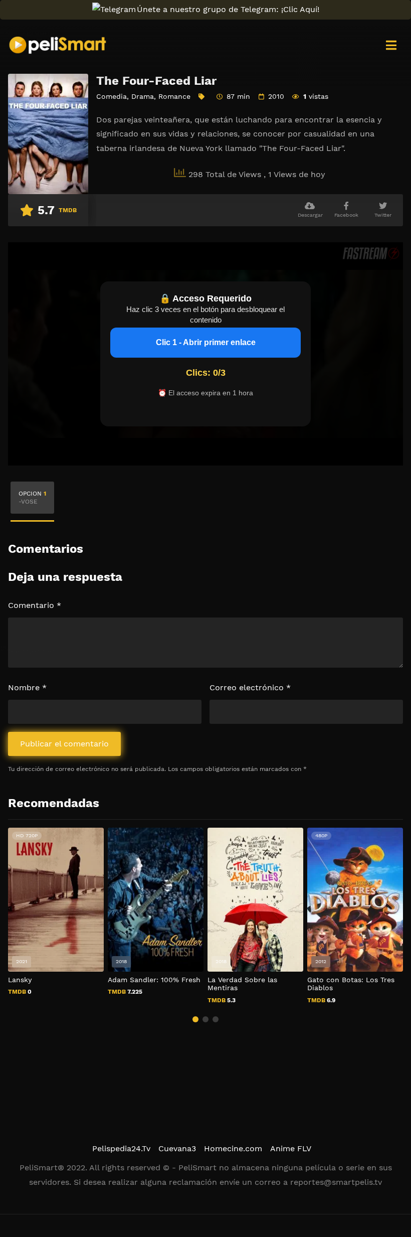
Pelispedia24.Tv (121, 1148)
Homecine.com (233, 1148)
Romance (174, 96)
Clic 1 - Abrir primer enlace (206, 342)
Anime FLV (290, 1148)
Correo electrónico (250, 687)
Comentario (34, 605)
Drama (142, 96)
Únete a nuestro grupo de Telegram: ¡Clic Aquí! (228, 9)
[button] (195, 1019)
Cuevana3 (177, 1148)
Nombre (27, 687)
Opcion (32, 497)
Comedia (111, 96)
